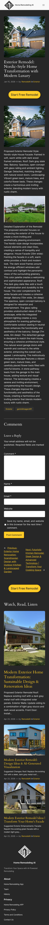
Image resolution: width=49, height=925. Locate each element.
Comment (10, 453)
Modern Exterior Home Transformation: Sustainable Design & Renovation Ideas (23, 679)
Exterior (36, 82)
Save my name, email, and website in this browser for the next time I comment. (25, 524)
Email (7, 496)
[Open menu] (43, 5)
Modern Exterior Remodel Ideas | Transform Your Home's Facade (24, 819)
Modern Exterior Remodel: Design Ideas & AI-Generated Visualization (22, 763)
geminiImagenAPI (24, 409)
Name (8, 484)
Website (8, 508)
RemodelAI (26, 82)
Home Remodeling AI (24, 862)
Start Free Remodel (24, 94)
